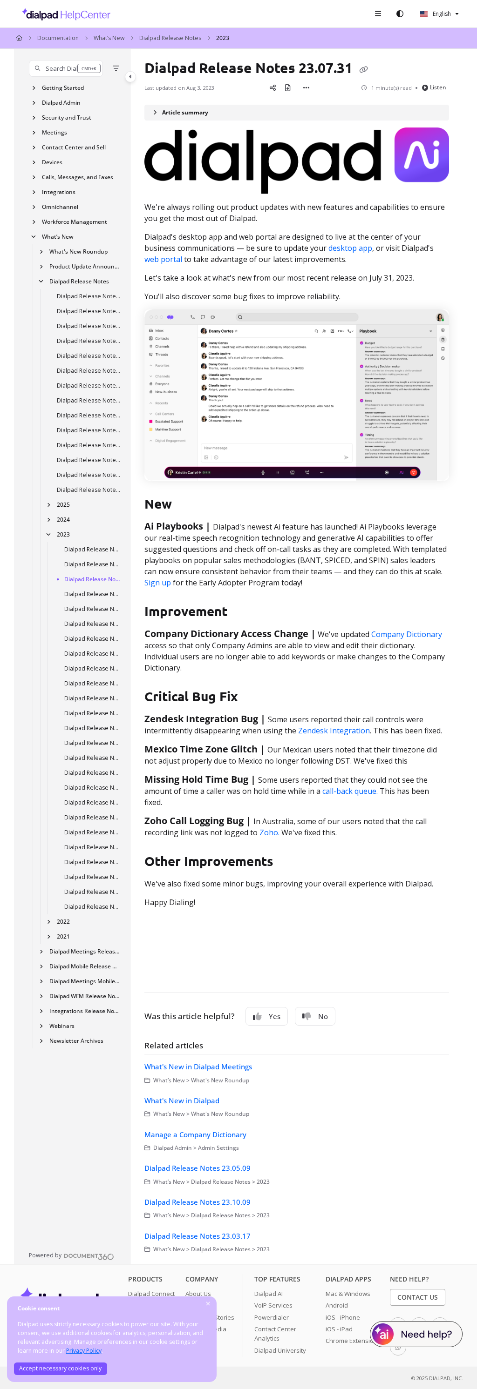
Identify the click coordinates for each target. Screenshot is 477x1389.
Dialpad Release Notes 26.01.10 (89, 490)
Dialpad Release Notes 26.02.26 (89, 415)
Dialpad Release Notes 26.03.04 (89, 400)
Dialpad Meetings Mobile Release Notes (85, 981)
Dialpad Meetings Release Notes (85, 951)
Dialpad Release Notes (170, 38)
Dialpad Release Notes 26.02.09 (89, 445)
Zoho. (269, 832)
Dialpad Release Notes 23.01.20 (92, 892)
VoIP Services (273, 1305)
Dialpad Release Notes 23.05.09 (92, 624)
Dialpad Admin (61, 103)
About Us (198, 1293)
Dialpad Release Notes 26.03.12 (89, 385)
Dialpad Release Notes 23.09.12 (92, 698)
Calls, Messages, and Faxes (77, 177)
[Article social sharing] (273, 87)
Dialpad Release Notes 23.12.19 (92, 549)
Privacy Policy (84, 1351)
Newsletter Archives (76, 1041)
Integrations (58, 192)
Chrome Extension (351, 1340)
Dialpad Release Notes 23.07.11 (92, 743)
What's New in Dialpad (181, 1100)
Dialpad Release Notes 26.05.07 (89, 326)
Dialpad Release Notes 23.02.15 (92, 862)
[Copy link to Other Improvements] (287, 862)
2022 (63, 922)
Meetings (54, 132)
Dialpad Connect (151, 1293)
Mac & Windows (348, 1293)
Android (337, 1305)
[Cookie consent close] (208, 1304)
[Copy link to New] (186, 504)
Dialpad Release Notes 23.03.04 (92, 847)
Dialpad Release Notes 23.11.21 (92, 594)
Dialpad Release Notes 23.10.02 (92, 564)
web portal (164, 259)
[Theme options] (399, 14)
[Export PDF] (287, 87)
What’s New (109, 38)
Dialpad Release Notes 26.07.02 (89, 296)
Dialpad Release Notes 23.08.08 (92, 728)
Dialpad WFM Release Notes (85, 996)
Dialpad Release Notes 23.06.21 (92, 758)
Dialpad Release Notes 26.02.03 (89, 460)
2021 (63, 936)
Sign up (157, 582)
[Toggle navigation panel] (130, 76)
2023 (222, 38)
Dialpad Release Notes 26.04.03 (89, 356)
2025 (63, 505)
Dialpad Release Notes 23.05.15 (92, 609)
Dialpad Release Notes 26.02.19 (89, 430)
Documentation (58, 38)
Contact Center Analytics (275, 1333)
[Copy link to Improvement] (241, 612)
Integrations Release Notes (85, 1011)
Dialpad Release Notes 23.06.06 (92, 773)
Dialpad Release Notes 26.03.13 (89, 371)
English (441, 14)
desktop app (350, 248)
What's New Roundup (78, 251)
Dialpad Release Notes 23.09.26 (92, 668)
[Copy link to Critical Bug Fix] (252, 697)
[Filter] (116, 68)
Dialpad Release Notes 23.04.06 (92, 817)
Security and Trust (66, 117)
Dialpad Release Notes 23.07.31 (92, 579)
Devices (52, 162)
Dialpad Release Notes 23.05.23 (92, 788)
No (323, 1016)
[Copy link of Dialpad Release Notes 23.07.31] (363, 69)
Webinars (62, 1026)
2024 (63, 519)
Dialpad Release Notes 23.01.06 (92, 907)
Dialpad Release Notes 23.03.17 (92, 832)
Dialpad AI (268, 1293)
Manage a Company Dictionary (195, 1134)
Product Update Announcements (85, 266)
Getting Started (63, 88)
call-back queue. (351, 791)
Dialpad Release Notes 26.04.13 (89, 341)
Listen (438, 87)
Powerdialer (271, 1317)
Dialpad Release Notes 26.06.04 (89, 311)
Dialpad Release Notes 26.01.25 (89, 475)
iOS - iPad (339, 1329)
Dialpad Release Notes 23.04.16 (92, 802)
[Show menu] (377, 14)
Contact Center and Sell (74, 147)
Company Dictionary (406, 634)
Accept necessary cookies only (60, 1368)
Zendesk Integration (334, 730)
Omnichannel (60, 207)
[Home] (63, 14)
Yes (274, 1016)
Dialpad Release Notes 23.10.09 (92, 713)
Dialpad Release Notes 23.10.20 (92, 639)
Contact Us (417, 1297)
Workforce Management (74, 222)
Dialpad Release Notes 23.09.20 (92, 683)
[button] (66, 68)
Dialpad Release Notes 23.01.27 (92, 877)
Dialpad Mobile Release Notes (85, 966)
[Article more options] (306, 87)
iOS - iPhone (343, 1317)
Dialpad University (280, 1350)
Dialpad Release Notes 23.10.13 (92, 654)
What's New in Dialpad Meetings (198, 1066)
